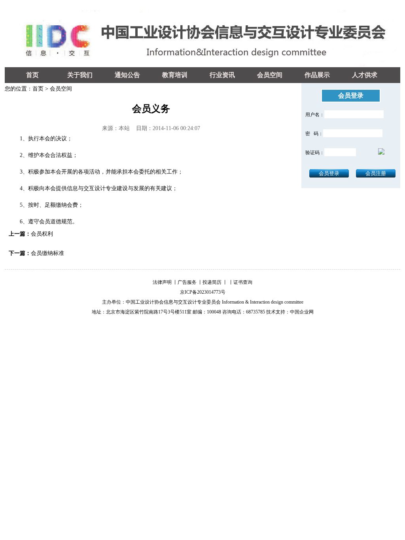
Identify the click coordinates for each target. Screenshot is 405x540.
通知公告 (127, 75)
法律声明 (162, 282)
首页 (32, 75)
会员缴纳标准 (47, 253)
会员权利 (42, 234)
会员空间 (269, 75)
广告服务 (187, 282)
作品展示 (317, 75)
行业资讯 (222, 75)
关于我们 (80, 75)
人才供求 (364, 75)
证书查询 (242, 282)
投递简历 (211, 282)
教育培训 (174, 75)
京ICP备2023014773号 (202, 292)
